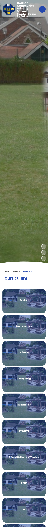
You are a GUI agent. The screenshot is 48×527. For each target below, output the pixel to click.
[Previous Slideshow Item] (43, 252)
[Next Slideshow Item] (43, 246)
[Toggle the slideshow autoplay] (43, 258)
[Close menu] (42, 9)
